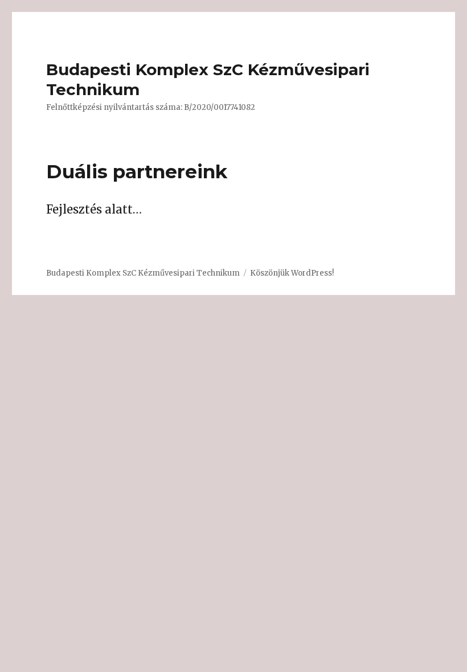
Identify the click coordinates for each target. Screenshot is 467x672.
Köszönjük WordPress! (292, 273)
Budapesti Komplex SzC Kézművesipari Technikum (143, 273)
